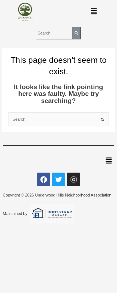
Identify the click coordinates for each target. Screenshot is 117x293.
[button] (93, 12)
